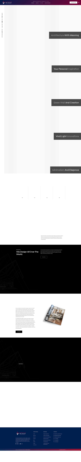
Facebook (2, 34)
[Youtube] (20, 443)
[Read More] (22, 197)
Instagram (2, 14)
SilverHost (64, 449)
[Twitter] (17, 443)
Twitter (2, 30)
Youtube (2, 19)
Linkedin (2, 24)
